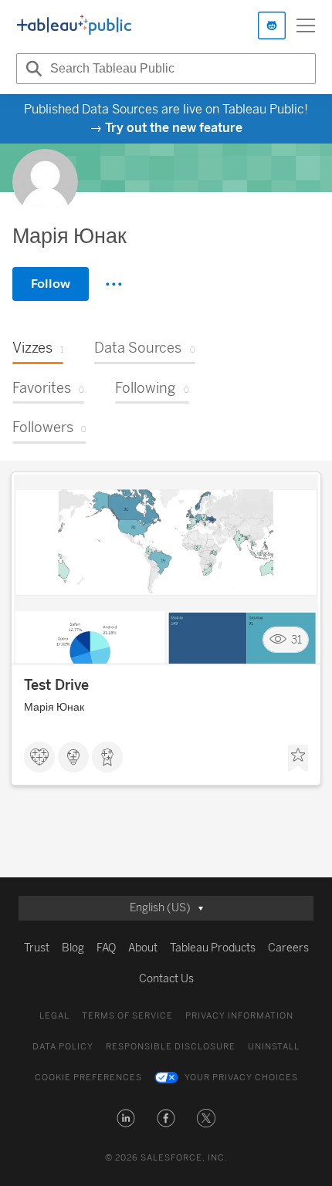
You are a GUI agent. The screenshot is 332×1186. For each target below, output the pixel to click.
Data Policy (62, 1047)
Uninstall (274, 1047)
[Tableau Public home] (74, 25)
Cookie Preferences (88, 1078)
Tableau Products (213, 948)
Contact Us (166, 978)
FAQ (106, 948)
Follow (50, 283)
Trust (36, 948)
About (143, 948)
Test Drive (56, 685)
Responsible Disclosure (170, 1047)
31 (296, 640)
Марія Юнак (54, 707)
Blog (73, 948)
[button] (125, 1118)
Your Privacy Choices (241, 1078)
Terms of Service (127, 1016)
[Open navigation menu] (306, 25)
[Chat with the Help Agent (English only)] (272, 25)
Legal (54, 1016)
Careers (288, 948)
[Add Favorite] (298, 758)
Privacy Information (239, 1016)
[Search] (32, 69)
